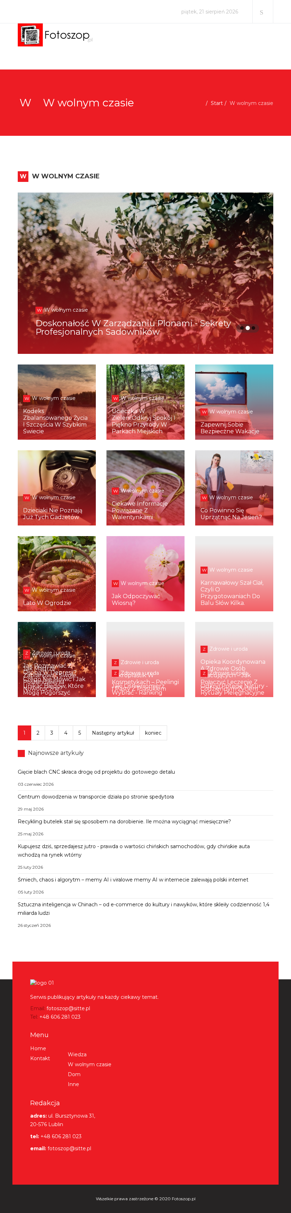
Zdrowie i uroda (136, 662)
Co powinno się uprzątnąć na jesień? (231, 514)
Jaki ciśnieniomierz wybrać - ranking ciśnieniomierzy (138, 693)
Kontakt (40, 1058)
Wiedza (77, 1054)
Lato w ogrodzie (47, 603)
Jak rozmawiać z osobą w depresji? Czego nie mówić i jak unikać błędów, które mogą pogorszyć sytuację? (54, 682)
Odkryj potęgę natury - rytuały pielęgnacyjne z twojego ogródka (234, 693)
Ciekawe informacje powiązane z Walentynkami (140, 510)
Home (38, 1048)
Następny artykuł (113, 733)
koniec (153, 733)
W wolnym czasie (177, 310)
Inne (73, 1084)
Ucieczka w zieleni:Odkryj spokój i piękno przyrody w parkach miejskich (143, 421)
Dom (74, 1074)
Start (217, 103)
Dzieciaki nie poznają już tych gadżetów (52, 514)
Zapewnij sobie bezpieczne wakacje (230, 428)
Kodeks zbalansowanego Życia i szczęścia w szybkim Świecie (55, 421)
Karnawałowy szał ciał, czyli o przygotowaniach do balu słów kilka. (232, 592)
